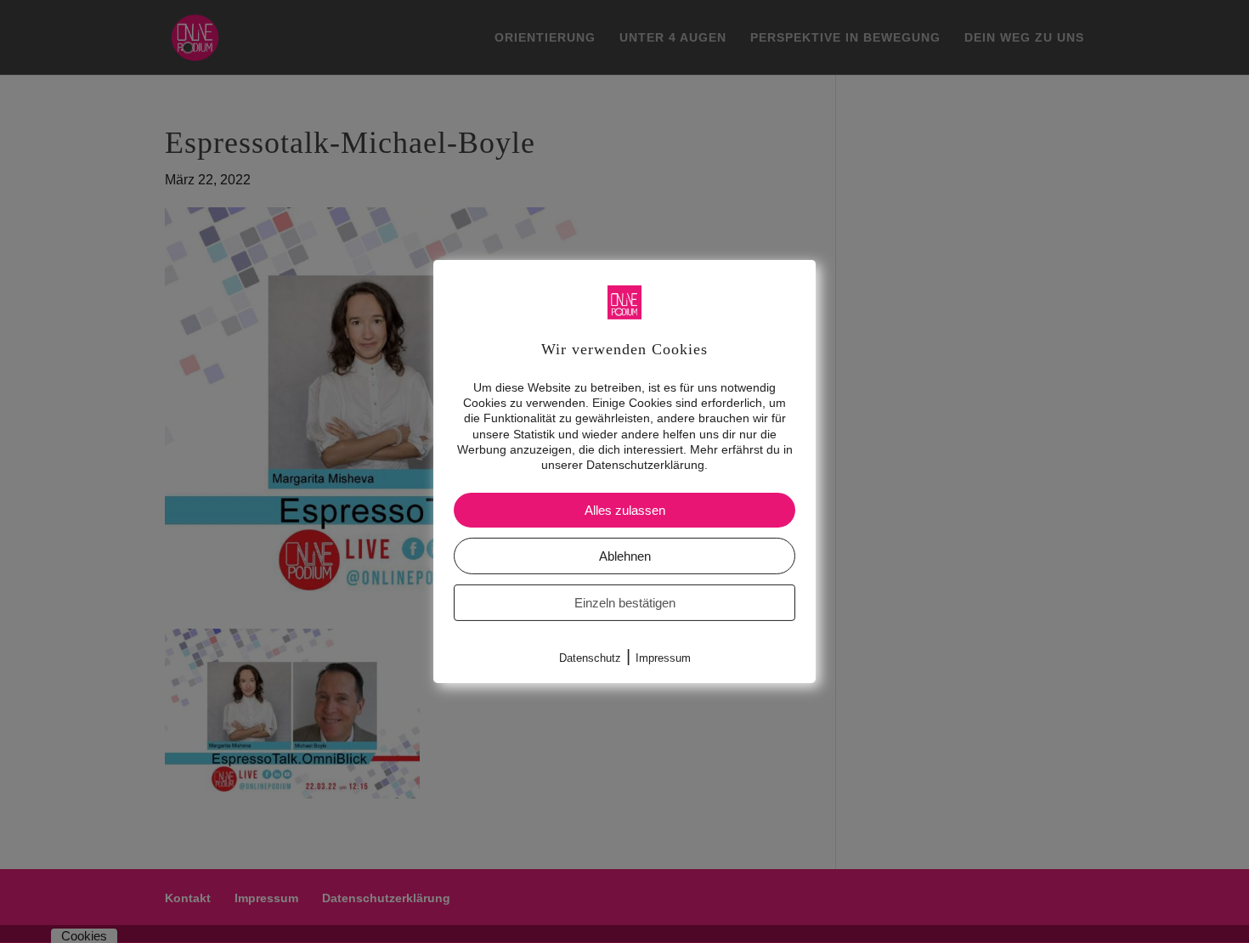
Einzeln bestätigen (624, 603)
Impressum (663, 658)
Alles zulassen (625, 510)
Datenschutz (590, 658)
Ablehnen (625, 556)
